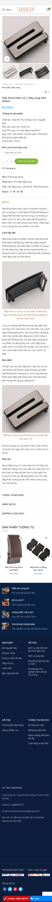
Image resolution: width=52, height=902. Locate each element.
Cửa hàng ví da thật (38, 743)
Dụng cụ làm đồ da (11, 658)
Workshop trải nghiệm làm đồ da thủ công (37, 672)
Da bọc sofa (8, 653)
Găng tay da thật (37, 730)
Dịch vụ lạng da (36, 656)
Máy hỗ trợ (7, 663)
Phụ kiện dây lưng (11, 87)
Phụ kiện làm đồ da (24, 84)
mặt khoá (27, 186)
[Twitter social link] (24, 3)
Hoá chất (7, 668)
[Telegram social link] (31, 3)
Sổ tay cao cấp (36, 725)
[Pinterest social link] (27, 3)
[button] (21, 537)
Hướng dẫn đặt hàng (12, 725)
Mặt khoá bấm (41, 186)
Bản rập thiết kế (10, 673)
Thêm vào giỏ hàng (26, 161)
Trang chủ (7, 84)
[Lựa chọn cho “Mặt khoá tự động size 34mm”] (46, 537)
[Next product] (48, 92)
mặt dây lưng (14, 186)
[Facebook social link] (20, 3)
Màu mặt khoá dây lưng (14, 147)
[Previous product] (43, 92)
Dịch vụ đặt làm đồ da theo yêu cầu (37, 649)
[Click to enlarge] (7, 59)
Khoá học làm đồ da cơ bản (38, 662)
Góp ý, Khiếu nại (10, 730)
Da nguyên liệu (9, 647)
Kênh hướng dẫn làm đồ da (38, 737)
